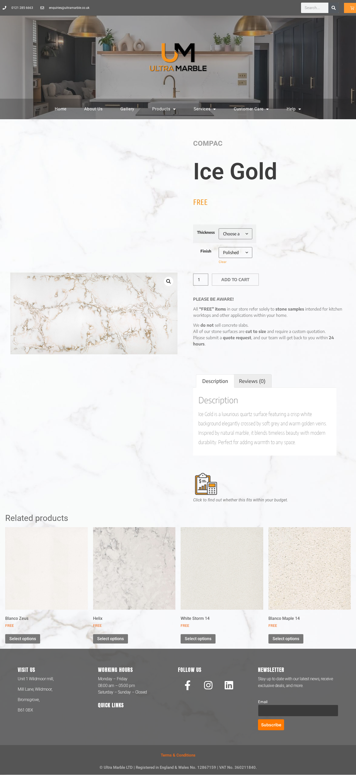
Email (262, 702)
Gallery (127, 108)
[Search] (333, 8)
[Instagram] (208, 685)
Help (291, 108)
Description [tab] (215, 381)
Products (161, 108)
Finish (205, 251)
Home (60, 108)
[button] (168, 281)
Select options (22, 638)
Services (202, 108)
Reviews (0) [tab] (252, 381)
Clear (222, 262)
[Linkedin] (228, 685)
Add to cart (235, 279)
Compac (208, 143)
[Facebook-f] (187, 685)
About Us (93, 108)
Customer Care (248, 108)
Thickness (206, 232)
